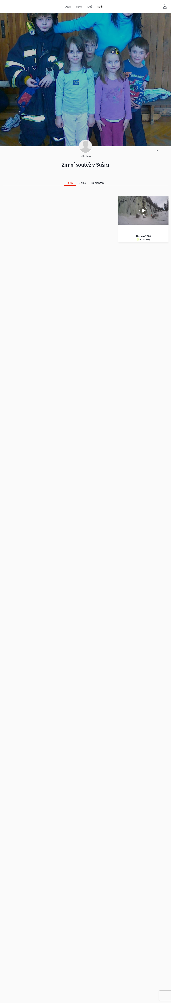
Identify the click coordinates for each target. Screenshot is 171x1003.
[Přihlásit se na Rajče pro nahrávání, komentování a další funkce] (165, 7)
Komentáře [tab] (98, 182)
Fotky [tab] (69, 182)
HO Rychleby (144, 239)
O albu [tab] (82, 182)
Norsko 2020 (143, 236)
